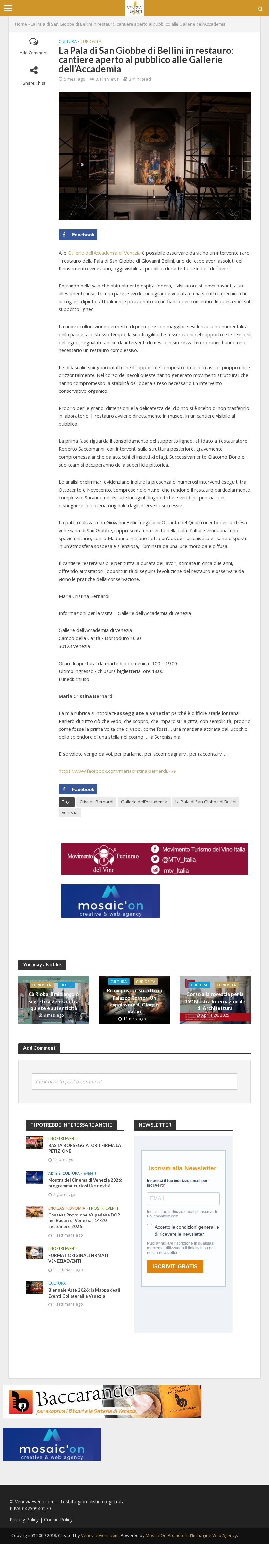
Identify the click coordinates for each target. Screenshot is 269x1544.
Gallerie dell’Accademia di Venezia (104, 252)
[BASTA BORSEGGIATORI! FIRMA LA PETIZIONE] (34, 1142)
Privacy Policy (24, 1519)
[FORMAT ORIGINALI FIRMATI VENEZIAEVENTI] (34, 1252)
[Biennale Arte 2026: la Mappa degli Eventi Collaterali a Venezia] (34, 1287)
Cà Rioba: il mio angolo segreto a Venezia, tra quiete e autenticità (54, 1001)
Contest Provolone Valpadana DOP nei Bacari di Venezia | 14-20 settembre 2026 (84, 1220)
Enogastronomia (66, 1208)
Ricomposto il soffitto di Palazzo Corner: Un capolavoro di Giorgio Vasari (134, 1000)
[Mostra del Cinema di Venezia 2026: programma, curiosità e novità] (34, 1177)
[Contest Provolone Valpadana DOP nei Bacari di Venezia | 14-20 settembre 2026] (34, 1212)
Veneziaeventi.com (100, 1535)
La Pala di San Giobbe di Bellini (205, 802)
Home (21, 24)
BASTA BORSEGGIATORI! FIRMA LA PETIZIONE (84, 1148)
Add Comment (34, 52)
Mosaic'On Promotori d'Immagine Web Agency (191, 1535)
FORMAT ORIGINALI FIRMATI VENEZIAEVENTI (78, 1258)
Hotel (66, 985)
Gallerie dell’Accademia (144, 802)
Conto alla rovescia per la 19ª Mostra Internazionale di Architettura (215, 1001)
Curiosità (90, 41)
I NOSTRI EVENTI (62, 1138)
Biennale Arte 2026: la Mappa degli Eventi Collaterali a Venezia (84, 1293)
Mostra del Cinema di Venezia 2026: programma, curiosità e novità (85, 1183)
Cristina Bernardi (96, 802)
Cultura (68, 41)
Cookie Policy (58, 1519)
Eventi (90, 1173)
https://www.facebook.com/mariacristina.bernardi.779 (117, 771)
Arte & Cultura (64, 1173)
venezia (70, 812)
